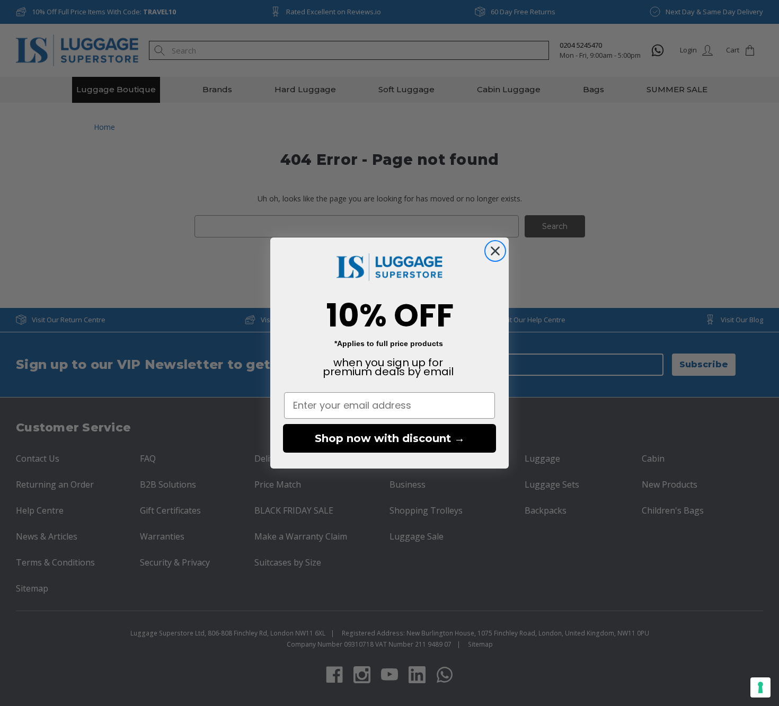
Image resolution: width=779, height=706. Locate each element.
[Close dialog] (495, 251)
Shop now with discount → (390, 438)
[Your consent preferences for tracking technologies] (760, 687)
